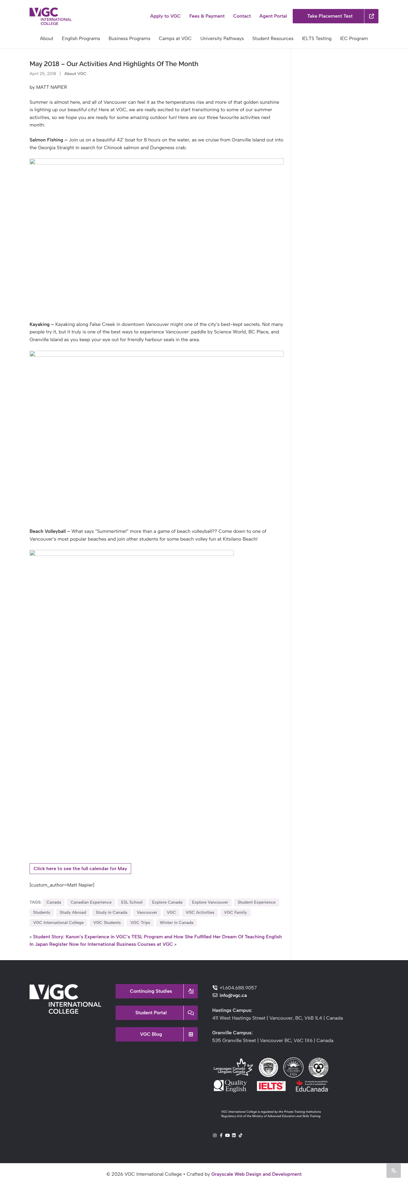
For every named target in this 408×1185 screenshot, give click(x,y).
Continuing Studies (151, 991)
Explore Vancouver (210, 902)
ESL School (132, 902)
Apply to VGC (165, 16)
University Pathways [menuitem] (222, 38)
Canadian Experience (90, 902)
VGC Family (235, 912)
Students (41, 912)
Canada (53, 902)
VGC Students (107, 922)
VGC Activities (199, 912)
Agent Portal (273, 16)
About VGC (75, 73)
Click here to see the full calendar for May (80, 868)
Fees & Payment (207, 16)
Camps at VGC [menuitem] (175, 38)
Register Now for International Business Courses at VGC (111, 944)
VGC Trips (140, 922)
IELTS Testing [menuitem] (317, 38)
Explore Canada (167, 902)
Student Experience (257, 902)
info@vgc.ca (233, 995)
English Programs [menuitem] (81, 38)
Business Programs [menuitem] (130, 38)
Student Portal (151, 1012)
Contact (242, 16)
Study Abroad (73, 912)
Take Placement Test (329, 16)
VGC (171, 912)
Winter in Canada (177, 922)
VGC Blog (151, 1034)
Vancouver (147, 912)
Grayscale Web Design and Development (256, 1174)
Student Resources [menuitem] (273, 38)
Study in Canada (111, 912)
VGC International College (58, 922)
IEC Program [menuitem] (354, 38)
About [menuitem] (46, 38)
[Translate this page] (393, 1170)
